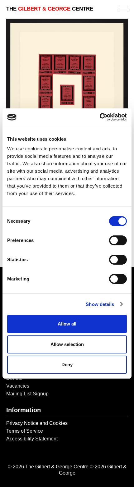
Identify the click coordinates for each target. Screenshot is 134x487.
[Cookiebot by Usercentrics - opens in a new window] (99, 117)
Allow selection (67, 344)
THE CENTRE (49, 9)
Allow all (67, 323)
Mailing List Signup (27, 393)
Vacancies (17, 386)
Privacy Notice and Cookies (37, 423)
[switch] (118, 240)
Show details (100, 304)
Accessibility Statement (32, 438)
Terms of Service (24, 431)
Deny (67, 364)
